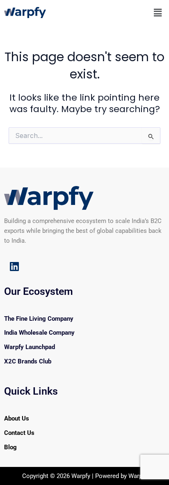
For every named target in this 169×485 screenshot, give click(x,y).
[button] (158, 12)
